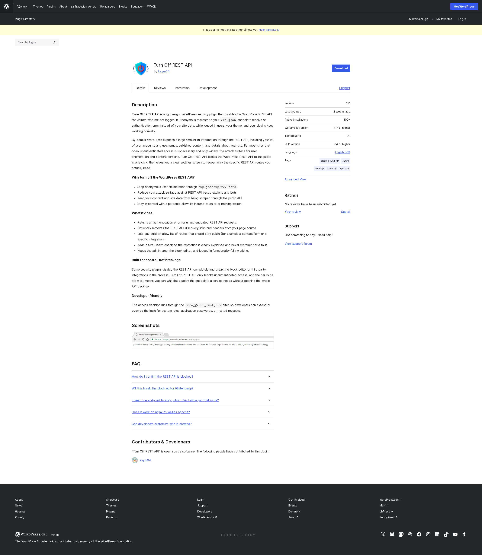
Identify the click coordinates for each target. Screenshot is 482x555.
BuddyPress (389, 517)
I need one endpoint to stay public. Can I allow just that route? (175, 400)
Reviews (160, 88)
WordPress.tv (207, 517)
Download (341, 68)
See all (345, 212)
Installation (182, 88)
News (18, 505)
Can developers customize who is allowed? (162, 424)
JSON (345, 160)
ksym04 (164, 71)
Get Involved (296, 499)
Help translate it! (269, 29)
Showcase (112, 499)
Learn (200, 499)
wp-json (344, 168)
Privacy (19, 517)
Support (344, 88)
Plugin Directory (25, 19)
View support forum (298, 244)
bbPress (386, 511)
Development (207, 88)
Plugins (110, 511)
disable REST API (330, 160)
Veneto (55, 534)
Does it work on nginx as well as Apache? (161, 412)
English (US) (342, 152)
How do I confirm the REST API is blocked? (162, 376)
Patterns (111, 517)
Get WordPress (464, 6)
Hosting (20, 511)
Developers (204, 511)
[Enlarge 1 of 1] (269, 337)
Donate (294, 511)
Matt (384, 505)
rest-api (319, 168)
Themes (111, 505)
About (19, 499)
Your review (293, 212)
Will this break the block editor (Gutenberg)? (162, 388)
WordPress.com (391, 499)
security (331, 168)
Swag (293, 517)
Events (292, 505)
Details (140, 88)
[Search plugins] (55, 42)
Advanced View (296, 179)
